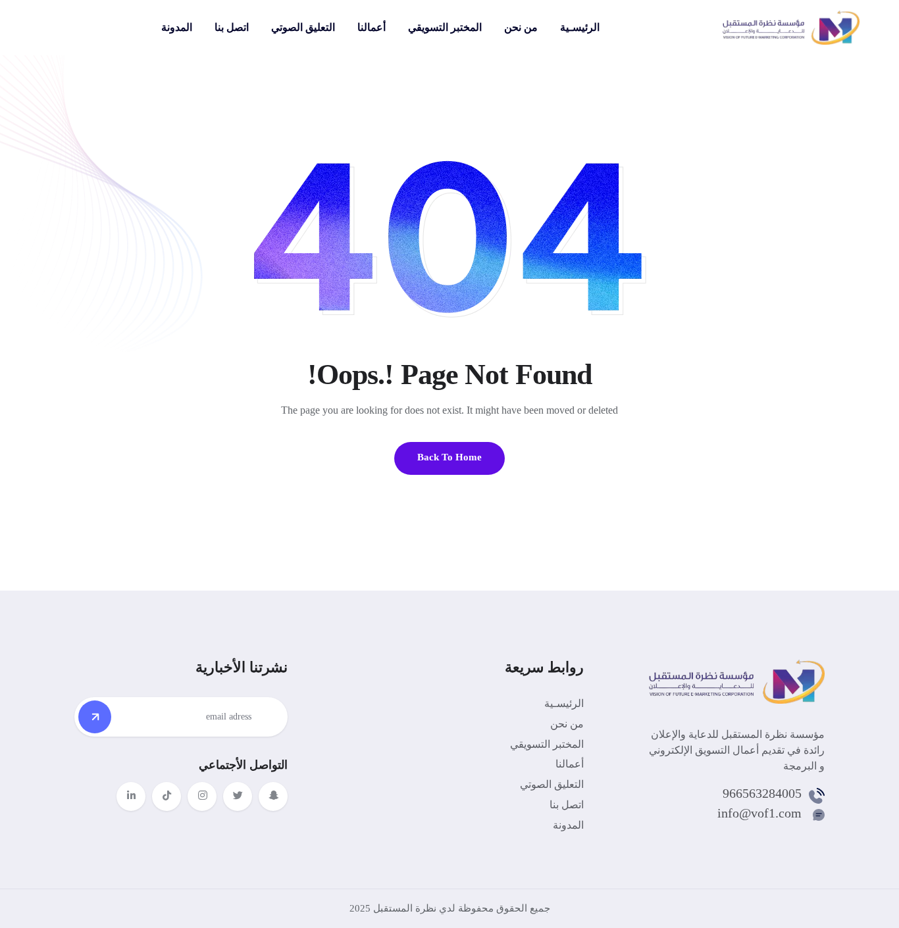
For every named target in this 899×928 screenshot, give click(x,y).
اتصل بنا (232, 27)
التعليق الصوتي (303, 27)
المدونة (176, 27)
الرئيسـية (580, 27)
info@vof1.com (759, 813)
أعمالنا (371, 27)
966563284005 (762, 793)
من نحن (521, 27)
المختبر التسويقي (445, 27)
